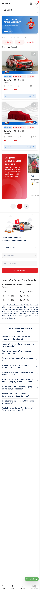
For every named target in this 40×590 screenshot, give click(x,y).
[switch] (34, 586)
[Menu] (31, 3)
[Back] (3, 3)
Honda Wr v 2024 (9, 296)
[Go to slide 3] (10, 31)
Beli (11, 37)
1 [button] (19, 206)
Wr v (26, 37)
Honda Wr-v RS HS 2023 (14, 131)
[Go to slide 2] (9, 31)
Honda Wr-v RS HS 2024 (14, 80)
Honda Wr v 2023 (9, 300)
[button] (13, 206)
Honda (18, 37)
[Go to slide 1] (6, 31)
